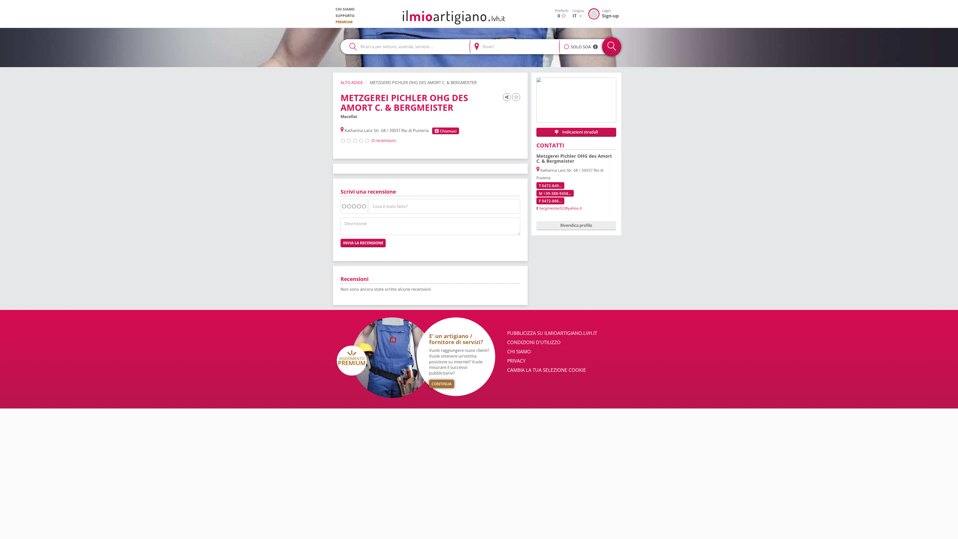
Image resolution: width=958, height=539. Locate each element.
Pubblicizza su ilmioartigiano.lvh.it (552, 333)
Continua (442, 383)
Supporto (345, 15)
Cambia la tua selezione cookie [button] (546, 370)
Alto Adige (352, 82)
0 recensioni (383, 140)
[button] (566, 44)
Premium (344, 21)
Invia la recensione (363, 242)
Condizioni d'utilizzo (534, 342)
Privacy (516, 361)
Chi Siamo (519, 351)
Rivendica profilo (576, 225)
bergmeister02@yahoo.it (560, 208)
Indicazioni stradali (579, 132)
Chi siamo (345, 9)
